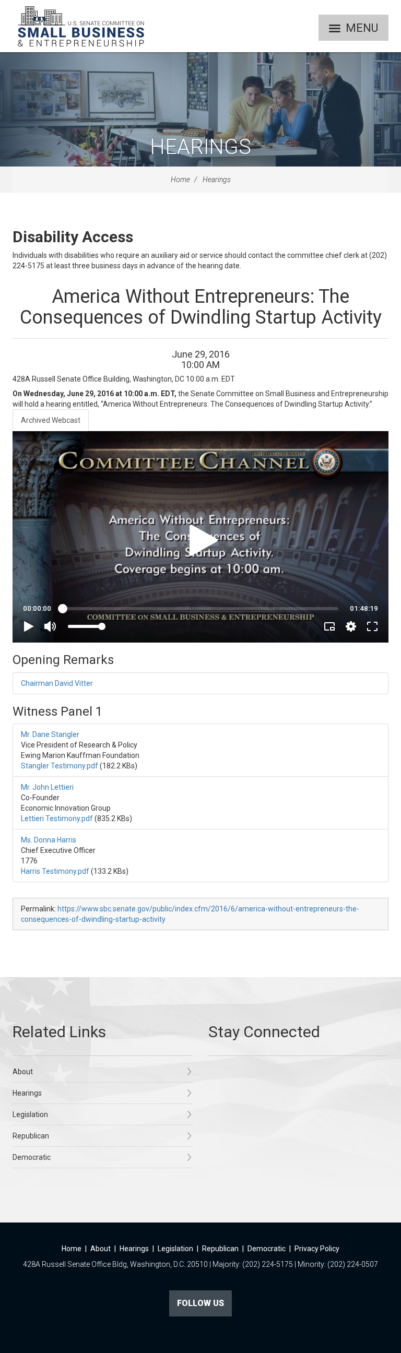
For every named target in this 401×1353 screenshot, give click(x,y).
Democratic (32, 1157)
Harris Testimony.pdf (55, 871)
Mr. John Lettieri (47, 787)
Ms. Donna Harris (48, 840)
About (23, 1071)
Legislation (30, 1114)
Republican (31, 1136)
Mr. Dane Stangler (50, 734)
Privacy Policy (316, 1248)
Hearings (200, 147)
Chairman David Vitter (57, 683)
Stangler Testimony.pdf (59, 766)
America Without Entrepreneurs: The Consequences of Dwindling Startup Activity (201, 307)
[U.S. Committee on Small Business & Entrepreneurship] (81, 26)
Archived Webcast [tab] (50, 420)
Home (180, 179)
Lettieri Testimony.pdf (57, 818)
